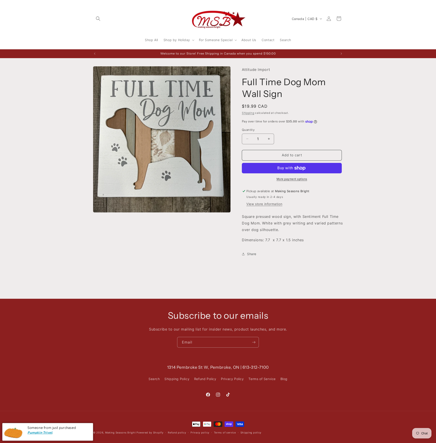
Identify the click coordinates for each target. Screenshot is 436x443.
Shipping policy (251, 432)
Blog (283, 379)
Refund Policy (205, 379)
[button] (98, 19)
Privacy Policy (232, 379)
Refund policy (177, 432)
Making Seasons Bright (120, 432)
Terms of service (225, 432)
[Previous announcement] (95, 53)
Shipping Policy (176, 379)
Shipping (248, 112)
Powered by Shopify (150, 432)
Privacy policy (200, 432)
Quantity (248, 130)
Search (154, 379)
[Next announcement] (341, 53)
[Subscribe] (254, 342)
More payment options (292, 179)
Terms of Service (262, 379)
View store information (264, 204)
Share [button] (251, 254)
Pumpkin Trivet (39, 432)
